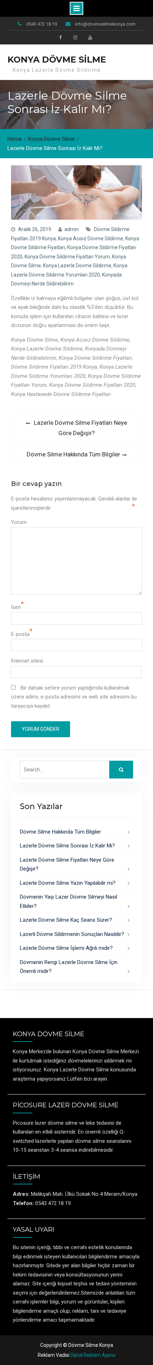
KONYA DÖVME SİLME (56, 59)
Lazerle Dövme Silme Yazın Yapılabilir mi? (68, 883)
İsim (16, 607)
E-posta (20, 634)
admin (71, 229)
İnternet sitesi (27, 661)
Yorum (19, 522)
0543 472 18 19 (41, 24)
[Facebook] (60, 37)
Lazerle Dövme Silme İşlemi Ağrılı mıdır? (66, 948)
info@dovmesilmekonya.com (105, 24)
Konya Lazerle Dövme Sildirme (77, 265)
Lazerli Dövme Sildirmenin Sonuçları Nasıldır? (72, 934)
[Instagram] (75, 37)
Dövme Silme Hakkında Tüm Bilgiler (60, 832)
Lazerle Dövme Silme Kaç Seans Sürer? (66, 920)
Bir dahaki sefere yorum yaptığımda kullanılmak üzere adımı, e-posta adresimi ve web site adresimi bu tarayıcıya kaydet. (74, 697)
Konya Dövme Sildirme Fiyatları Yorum (67, 256)
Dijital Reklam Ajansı (93, 1355)
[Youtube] (90, 37)
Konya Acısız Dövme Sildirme (90, 238)
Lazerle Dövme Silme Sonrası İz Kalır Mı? (67, 845)
